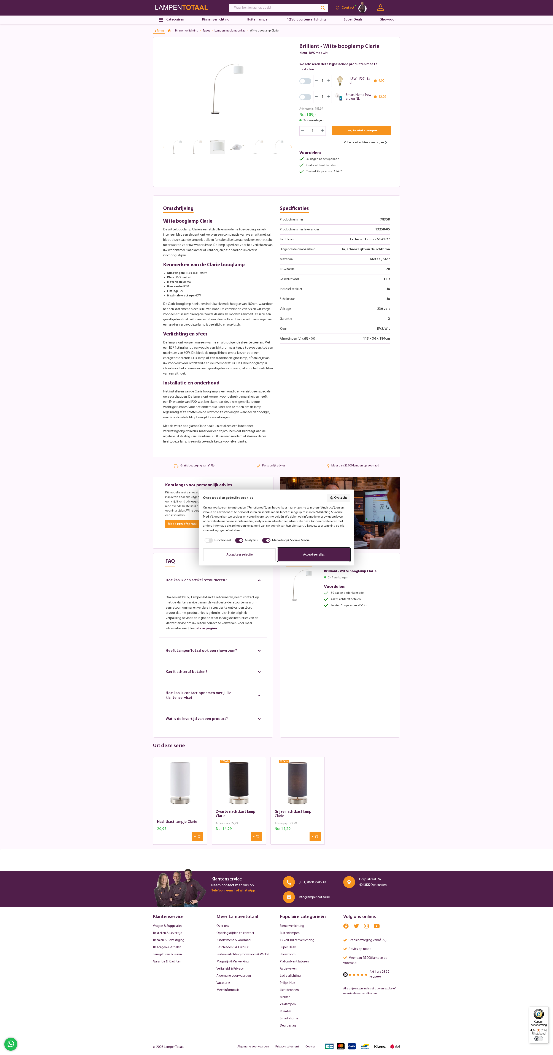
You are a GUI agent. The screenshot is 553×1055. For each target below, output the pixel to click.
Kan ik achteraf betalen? (186, 672)
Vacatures (223, 983)
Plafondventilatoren (294, 961)
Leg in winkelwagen (361, 130)
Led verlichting (290, 976)
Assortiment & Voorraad (233, 940)
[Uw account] (380, 8)
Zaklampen (288, 1004)
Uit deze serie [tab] (169, 745)
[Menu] (546, 1009)
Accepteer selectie (239, 554)
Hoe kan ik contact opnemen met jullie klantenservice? (198, 695)
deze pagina (207, 628)
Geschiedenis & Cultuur (232, 947)
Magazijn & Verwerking (232, 961)
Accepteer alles (314, 554)
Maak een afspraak (182, 524)
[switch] (538, 1038)
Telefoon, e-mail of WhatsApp (233, 890)
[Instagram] (366, 927)
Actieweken (288, 968)
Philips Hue (287, 983)
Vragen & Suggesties (167, 926)
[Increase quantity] (322, 131)
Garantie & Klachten (167, 961)
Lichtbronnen (289, 990)
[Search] (323, 8)
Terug (160, 30)
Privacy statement (287, 1046)
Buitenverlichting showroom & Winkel (242, 954)
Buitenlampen (290, 933)
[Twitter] (357, 927)
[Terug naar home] (170, 31)
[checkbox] (217, 540)
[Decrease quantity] (302, 131)
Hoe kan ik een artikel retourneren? (196, 580)
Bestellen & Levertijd (167, 933)
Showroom (288, 954)
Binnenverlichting (292, 926)
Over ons (222, 926)
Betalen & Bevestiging (168, 940)
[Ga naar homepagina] (187, 8)
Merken (285, 997)
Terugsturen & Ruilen (167, 954)
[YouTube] (377, 927)
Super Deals (288, 947)
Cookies (310, 1046)
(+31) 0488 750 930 (312, 882)
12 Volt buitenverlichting (297, 940)
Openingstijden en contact (235, 933)
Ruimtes (285, 1011)
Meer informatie (228, 990)
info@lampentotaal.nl (314, 897)
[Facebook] (346, 927)
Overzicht (340, 497)
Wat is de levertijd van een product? (197, 719)
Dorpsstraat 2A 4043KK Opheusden (373, 882)
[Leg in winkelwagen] (197, 836)
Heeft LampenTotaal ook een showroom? (201, 651)
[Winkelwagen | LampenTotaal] (394, 8)
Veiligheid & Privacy (230, 968)
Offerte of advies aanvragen (364, 142)
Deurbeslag (288, 1025)
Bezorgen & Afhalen (167, 947)
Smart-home (289, 1018)
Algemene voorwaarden (233, 976)
